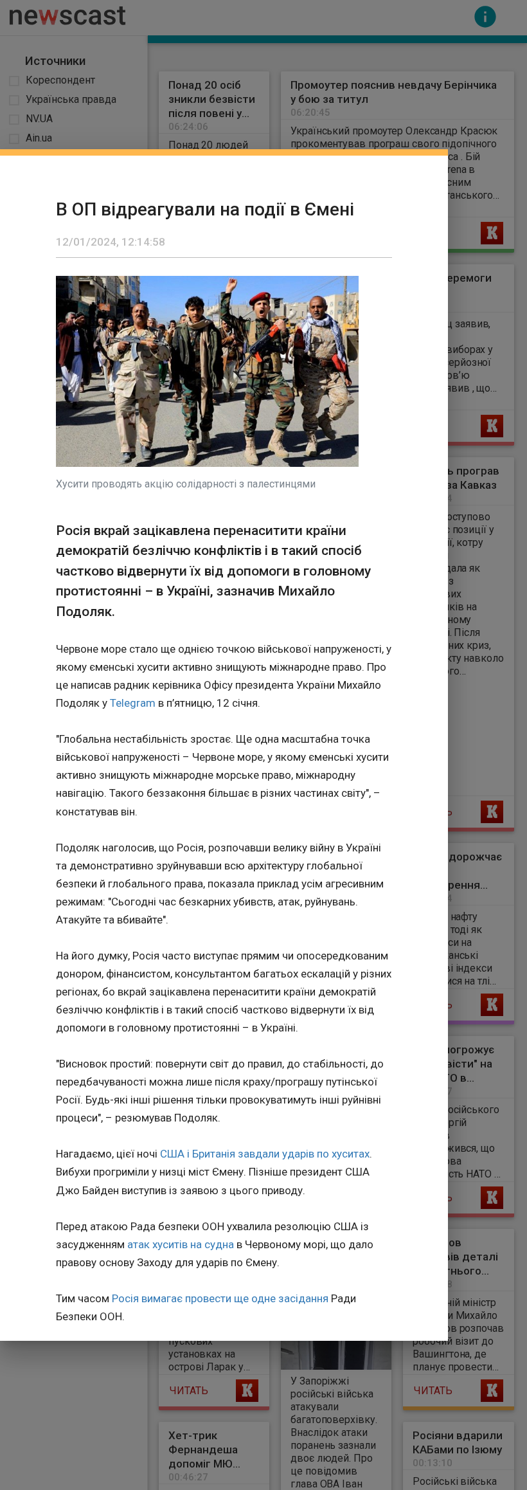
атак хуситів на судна (180, 1244)
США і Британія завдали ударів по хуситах (265, 1153)
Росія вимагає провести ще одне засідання (220, 1298)
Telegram (133, 702)
